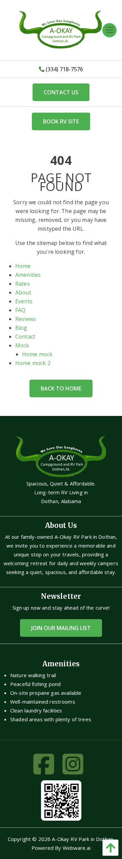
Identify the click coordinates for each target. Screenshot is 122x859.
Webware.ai (77, 847)
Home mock (37, 354)
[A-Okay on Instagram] (75, 766)
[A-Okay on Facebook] (46, 766)
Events (24, 301)
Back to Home (61, 388)
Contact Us (61, 92)
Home (23, 266)
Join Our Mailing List (61, 628)
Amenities (28, 275)
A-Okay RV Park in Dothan (82, 839)
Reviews (25, 319)
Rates (22, 283)
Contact (25, 336)
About (23, 292)
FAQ (20, 310)
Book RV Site (61, 121)
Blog (21, 327)
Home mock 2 (32, 363)
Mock (22, 345)
